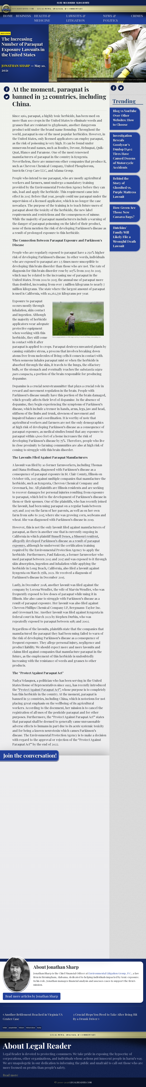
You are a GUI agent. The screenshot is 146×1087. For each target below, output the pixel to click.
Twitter (82, 3)
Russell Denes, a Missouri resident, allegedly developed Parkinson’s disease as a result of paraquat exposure (56, 540)
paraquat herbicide (13, 1027)
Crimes (137, 16)
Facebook (69, 3)
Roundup (39, 1027)
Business (23, 16)
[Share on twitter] (6, 97)
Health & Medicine (42, 18)
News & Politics (110, 18)
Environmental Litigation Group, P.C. (110, 973)
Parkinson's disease (30, 1027)
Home (8, 16)
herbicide (5, 1027)
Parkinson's (21, 1027)
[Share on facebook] (6, 89)
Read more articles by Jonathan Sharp (31, 996)
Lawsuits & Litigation (76, 18)
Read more (10, 1075)
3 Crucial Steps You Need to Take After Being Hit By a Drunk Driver (105, 1016)
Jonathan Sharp (16, 66)
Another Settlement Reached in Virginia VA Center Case (33, 1016)
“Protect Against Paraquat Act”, (39, 690)
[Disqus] (55, 811)
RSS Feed (59, 3)
